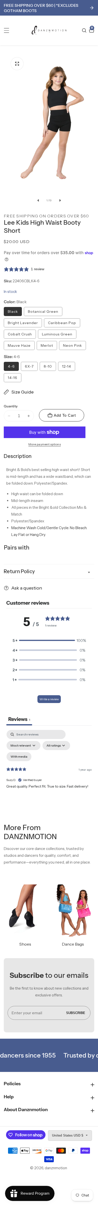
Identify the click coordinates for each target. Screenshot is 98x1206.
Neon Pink (72, 345)
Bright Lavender (23, 323)
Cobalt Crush (20, 334)
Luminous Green (57, 334)
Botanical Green (43, 311)
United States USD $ (68, 1135)
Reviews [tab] (19, 719)
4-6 (11, 366)
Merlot (47, 345)
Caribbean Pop (62, 323)
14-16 (12, 377)
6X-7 (29, 366)
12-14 (66, 366)
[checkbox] (19, 756)
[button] (49, 640)
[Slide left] (37, 200)
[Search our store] (85, 30)
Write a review (49, 699)
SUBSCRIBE (75, 1013)
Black (13, 311)
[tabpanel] (49, 773)
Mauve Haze (19, 345)
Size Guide (22, 392)
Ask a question (26, 588)
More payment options (44, 444)
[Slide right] (60, 200)
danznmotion (56, 1168)
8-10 (48, 366)
